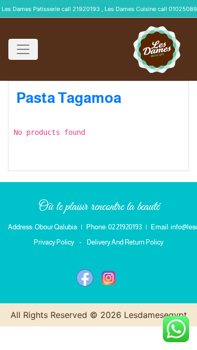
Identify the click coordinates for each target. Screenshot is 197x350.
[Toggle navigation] (23, 49)
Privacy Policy (54, 242)
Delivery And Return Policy (125, 242)
